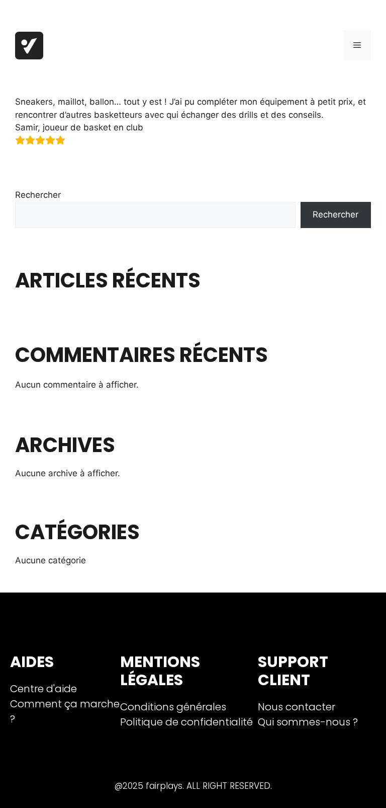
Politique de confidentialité (186, 722)
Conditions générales (173, 707)
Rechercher (38, 195)
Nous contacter (296, 707)
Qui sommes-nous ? (308, 722)
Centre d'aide (43, 689)
